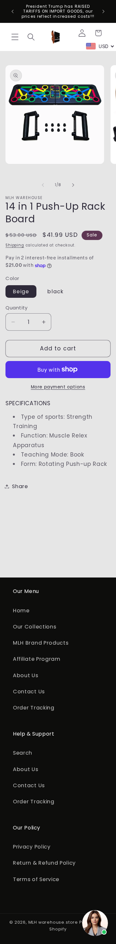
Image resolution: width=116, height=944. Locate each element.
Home (21, 610)
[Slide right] (73, 185)
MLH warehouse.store (53, 922)
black (55, 291)
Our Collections (34, 626)
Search (22, 753)
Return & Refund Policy (44, 863)
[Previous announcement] (12, 11)
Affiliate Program (37, 659)
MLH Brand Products (40, 643)
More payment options (58, 387)
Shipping (14, 245)
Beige (21, 291)
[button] (15, 37)
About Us (25, 675)
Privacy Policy (32, 846)
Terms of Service (36, 879)
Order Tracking (33, 707)
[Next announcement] (103, 11)
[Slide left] (43, 185)
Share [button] (20, 486)
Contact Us (29, 691)
